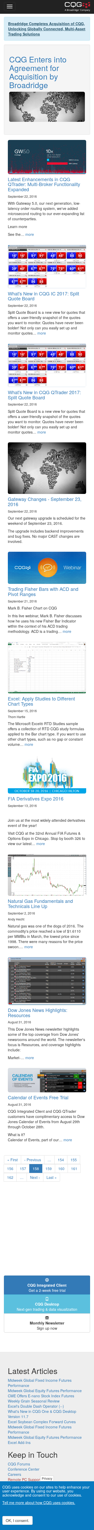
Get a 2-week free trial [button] (47, 1288)
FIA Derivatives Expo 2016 (35, 798)
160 (62, 1168)
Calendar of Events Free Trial (38, 1097)
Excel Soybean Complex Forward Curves (42, 1421)
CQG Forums (19, 1464)
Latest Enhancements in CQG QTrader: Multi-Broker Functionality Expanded (44, 184)
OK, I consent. (17, 1520)
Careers (14, 1474)
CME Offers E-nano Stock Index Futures (41, 1395)
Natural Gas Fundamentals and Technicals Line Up (40, 903)
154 (62, 1159)
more (29, 234)
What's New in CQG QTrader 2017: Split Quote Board (44, 395)
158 (37, 1169)
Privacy (47, 1478)
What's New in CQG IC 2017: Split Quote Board (43, 296)
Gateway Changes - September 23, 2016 (44, 501)
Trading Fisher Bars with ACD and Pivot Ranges (43, 591)
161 (75, 1168)
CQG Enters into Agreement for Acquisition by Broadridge (38, 72)
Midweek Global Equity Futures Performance (45, 1390)
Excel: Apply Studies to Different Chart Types (41, 701)
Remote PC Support (24, 1479)
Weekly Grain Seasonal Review (34, 1401)
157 (24, 1168)
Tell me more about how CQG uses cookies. (38, 1502)
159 (49, 1168)
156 (11, 1168)
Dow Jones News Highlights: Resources (37, 1012)
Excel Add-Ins (19, 1442)
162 (11, 1177)
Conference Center (23, 1469)
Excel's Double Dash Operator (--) (36, 1406)
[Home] (77, 6)
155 (74, 1159)
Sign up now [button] (47, 1325)
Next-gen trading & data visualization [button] (47, 1306)
